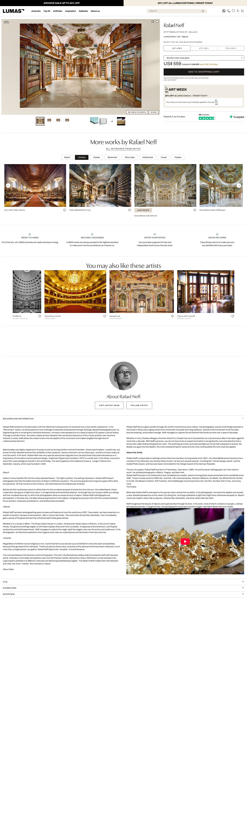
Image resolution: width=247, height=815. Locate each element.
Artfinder (57, 11)
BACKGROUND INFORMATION (18, 419)
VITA (5, 582)
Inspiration (70, 11)
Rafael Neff (174, 24)
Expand (152, 21)
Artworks (36, 11)
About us (95, 11)
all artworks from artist (123, 149)
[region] (123, 191)
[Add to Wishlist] (157, 21)
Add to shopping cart (204, 72)
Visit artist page (109, 405)
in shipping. (201, 78)
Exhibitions (9, 588)
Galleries (83, 11)
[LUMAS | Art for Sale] (13, 11)
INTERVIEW (9, 594)
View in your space (138, 112)
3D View (153, 112)
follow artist (139, 405)
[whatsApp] (223, 11)
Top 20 (46, 11)
